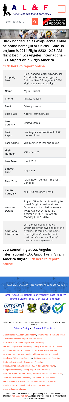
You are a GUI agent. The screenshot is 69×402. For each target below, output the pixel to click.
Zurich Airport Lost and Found (44, 350)
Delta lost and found (12, 362)
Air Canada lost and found (14, 389)
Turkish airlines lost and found (16, 377)
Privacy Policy (21, 328)
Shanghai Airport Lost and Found (48, 346)
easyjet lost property (12, 370)
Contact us (42, 298)
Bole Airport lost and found (39, 385)
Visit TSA (24, 396)
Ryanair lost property (33, 362)
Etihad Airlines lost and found (16, 366)
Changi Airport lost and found (37, 370)
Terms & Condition (45, 328)
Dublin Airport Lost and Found (45, 354)
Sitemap (55, 298)
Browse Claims (19, 298)
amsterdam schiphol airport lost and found (22, 339)
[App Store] (55, 22)
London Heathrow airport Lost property (19, 335)
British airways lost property (46, 358)
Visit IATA (16, 396)
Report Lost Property (36, 294)
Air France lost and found (44, 377)
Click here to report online (24, 66)
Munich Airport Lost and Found (16, 350)
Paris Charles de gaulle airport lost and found (23, 342)
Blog (31, 298)
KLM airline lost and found (43, 366)
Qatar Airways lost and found (16, 381)
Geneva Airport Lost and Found (16, 354)
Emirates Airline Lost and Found (17, 374)
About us (17, 294)
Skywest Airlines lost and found (45, 381)
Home (7, 294)
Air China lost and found (14, 385)
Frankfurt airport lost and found (17, 346)
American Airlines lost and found (47, 374)
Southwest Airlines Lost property (17, 358)
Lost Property (58, 294)
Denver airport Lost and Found (51, 335)
